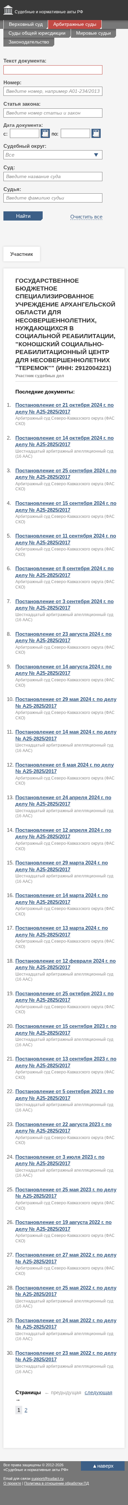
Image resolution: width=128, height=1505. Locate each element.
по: (55, 134)
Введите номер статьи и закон (43, 113)
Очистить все (86, 217)
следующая (98, 1392)
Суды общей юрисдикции (37, 33)
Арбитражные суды (74, 24)
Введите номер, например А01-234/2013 (53, 91)
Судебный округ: (24, 146)
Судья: (12, 189)
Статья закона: (22, 104)
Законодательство (29, 42)
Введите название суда (33, 176)
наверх (103, 1466)
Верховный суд (26, 24)
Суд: (9, 167)
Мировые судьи (93, 33)
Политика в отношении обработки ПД (56, 1483)
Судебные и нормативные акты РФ (49, 12)
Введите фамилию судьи (35, 197)
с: (5, 134)
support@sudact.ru (47, 1478)
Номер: (12, 82)
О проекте (12, 1483)
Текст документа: (24, 61)
